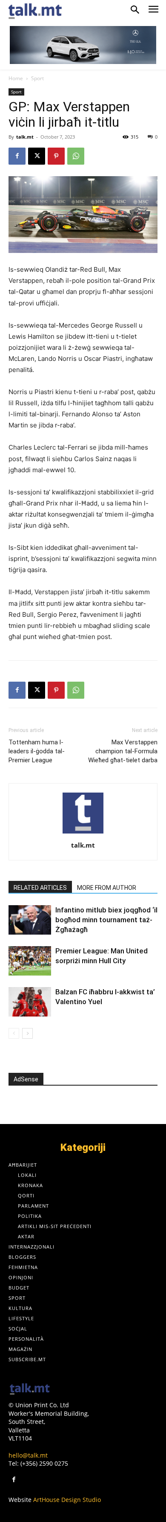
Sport (37, 78)
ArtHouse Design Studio (67, 1500)
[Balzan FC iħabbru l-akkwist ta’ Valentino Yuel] (30, 1002)
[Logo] (30, 1390)
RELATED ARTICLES (40, 887)
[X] (36, 156)
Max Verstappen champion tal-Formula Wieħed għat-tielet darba (122, 751)
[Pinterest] (56, 156)
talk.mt (25, 137)
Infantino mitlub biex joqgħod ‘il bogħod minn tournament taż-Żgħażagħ (106, 920)
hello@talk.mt (28, 1455)
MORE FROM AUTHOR (106, 887)
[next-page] (27, 1033)
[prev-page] (14, 1033)
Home (16, 78)
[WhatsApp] (75, 156)
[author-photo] (83, 833)
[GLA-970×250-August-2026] (83, 45)
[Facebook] (17, 156)
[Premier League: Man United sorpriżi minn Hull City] (30, 961)
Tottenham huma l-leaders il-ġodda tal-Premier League (37, 751)
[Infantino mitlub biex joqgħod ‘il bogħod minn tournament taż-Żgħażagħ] (30, 920)
